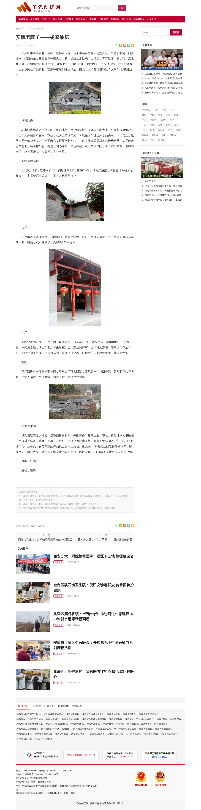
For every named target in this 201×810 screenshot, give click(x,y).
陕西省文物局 (77, 724)
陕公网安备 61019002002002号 (31, 778)
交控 (164, 110)
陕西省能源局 (161, 724)
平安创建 (92, 19)
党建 (152, 115)
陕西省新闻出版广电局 (57, 724)
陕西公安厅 (175, 719)
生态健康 (69, 19)
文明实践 (103, 19)
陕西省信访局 (93, 724)
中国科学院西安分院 (106, 729)
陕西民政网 (162, 719)
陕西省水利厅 (52, 719)
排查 (168, 125)
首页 (29, 28)
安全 (144, 120)
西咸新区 (66, 729)
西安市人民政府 (79, 734)
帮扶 (152, 125)
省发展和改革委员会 (53, 714)
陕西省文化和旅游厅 (149, 714)
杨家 (25, 526)
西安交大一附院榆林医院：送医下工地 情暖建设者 (93, 556)
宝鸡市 (163, 120)
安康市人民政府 (170, 734)
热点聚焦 (23, 19)
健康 (144, 115)
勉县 (160, 115)
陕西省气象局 (61, 734)
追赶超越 (126, 19)
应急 (160, 125)
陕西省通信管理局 (43, 734)
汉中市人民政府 (24, 739)
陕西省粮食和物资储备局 (139, 724)
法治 (170, 130)
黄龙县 (161, 140)
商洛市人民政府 (151, 734)
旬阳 (144, 130)
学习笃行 (34, 19)
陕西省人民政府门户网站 (28, 714)
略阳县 (155, 135)
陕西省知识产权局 (50, 729)
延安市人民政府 (133, 734)
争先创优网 (82, 803)
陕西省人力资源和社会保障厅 (139, 719)
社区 (164, 135)
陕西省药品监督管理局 (27, 729)
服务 (152, 130)
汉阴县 (161, 130)
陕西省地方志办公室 (83, 729)
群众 (144, 140)
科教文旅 (80, 19)
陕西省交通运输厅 (70, 719)
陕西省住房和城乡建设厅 (94, 719)
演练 (178, 130)
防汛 (152, 140)
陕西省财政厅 (115, 719)
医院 (168, 115)
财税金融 (57, 19)
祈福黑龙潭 (150, 181)
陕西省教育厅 (72, 714)
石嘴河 (41, 526)
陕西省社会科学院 (127, 729)
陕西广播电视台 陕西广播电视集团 (156, 729)
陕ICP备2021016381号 (46, 774)
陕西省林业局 (113, 714)
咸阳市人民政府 (97, 734)
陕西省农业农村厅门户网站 (29, 719)
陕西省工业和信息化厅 (93, 714)
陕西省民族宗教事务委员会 (29, 724)
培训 (176, 115)
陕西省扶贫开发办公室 (114, 724)
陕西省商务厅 (129, 714)
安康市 (153, 120)
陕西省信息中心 (24, 734)
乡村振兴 (115, 19)
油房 (33, 526)
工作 (144, 125)
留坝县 (145, 135)
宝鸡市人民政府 (115, 734)
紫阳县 (173, 135)
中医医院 (146, 110)
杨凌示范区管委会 (43, 739)
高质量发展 (138, 19)
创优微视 (151, 19)
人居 (172, 110)
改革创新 (46, 19)
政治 (176, 125)
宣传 (172, 120)
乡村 (156, 110)
